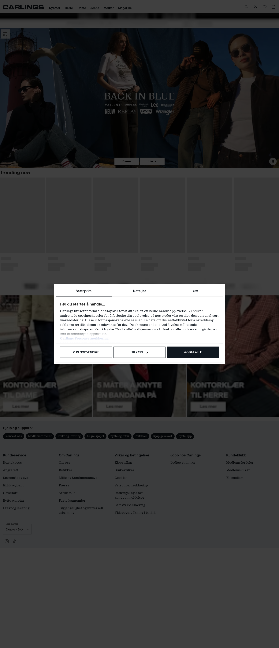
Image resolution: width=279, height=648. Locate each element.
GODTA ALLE (193, 352)
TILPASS (137, 352)
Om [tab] (195, 291)
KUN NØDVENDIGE (86, 352)
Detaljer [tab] (139, 291)
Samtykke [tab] (83, 291)
